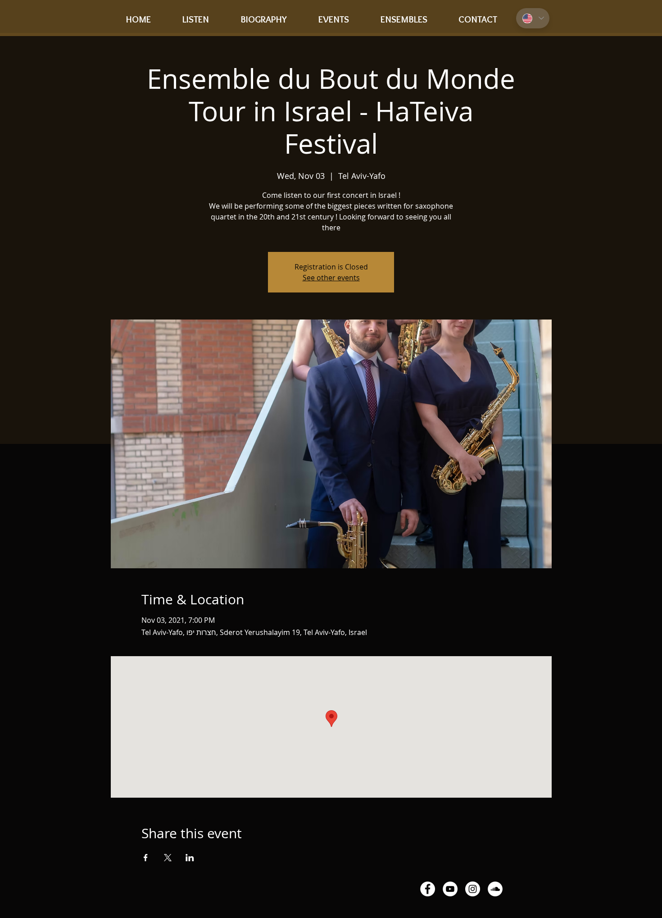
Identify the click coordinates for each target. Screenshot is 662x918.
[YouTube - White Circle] (450, 888)
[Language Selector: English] (532, 18)
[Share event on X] (167, 857)
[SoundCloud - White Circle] (495, 888)
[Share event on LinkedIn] (190, 857)
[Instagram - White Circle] (472, 888)
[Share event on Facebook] (145, 857)
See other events (331, 278)
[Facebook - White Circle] (427, 888)
